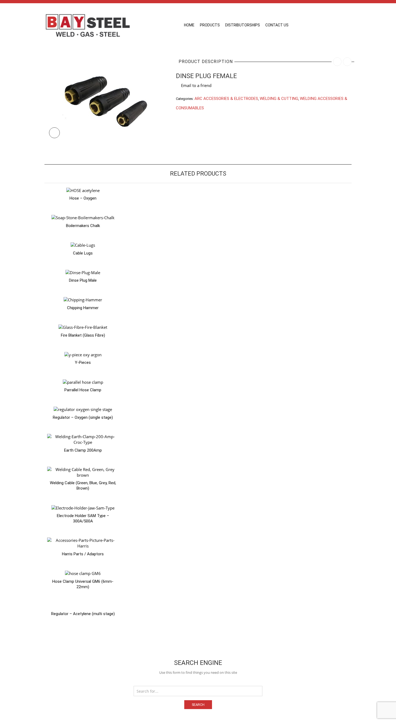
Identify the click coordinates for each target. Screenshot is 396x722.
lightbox (54, 132)
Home (189, 25)
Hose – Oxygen (83, 198)
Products (210, 25)
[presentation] (37, 316)
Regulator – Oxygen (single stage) (83, 417)
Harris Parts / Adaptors (83, 554)
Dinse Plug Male (83, 280)
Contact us (277, 25)
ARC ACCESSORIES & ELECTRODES (226, 98)
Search (198, 705)
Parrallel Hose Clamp (82, 390)
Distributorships (242, 25)
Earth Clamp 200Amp (83, 450)
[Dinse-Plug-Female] (106, 98)
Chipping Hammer (83, 307)
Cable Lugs (83, 253)
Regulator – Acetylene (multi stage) (83, 613)
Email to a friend (196, 85)
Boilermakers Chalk (83, 225)
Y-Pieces (83, 362)
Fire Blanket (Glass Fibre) (83, 335)
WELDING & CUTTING (279, 98)
